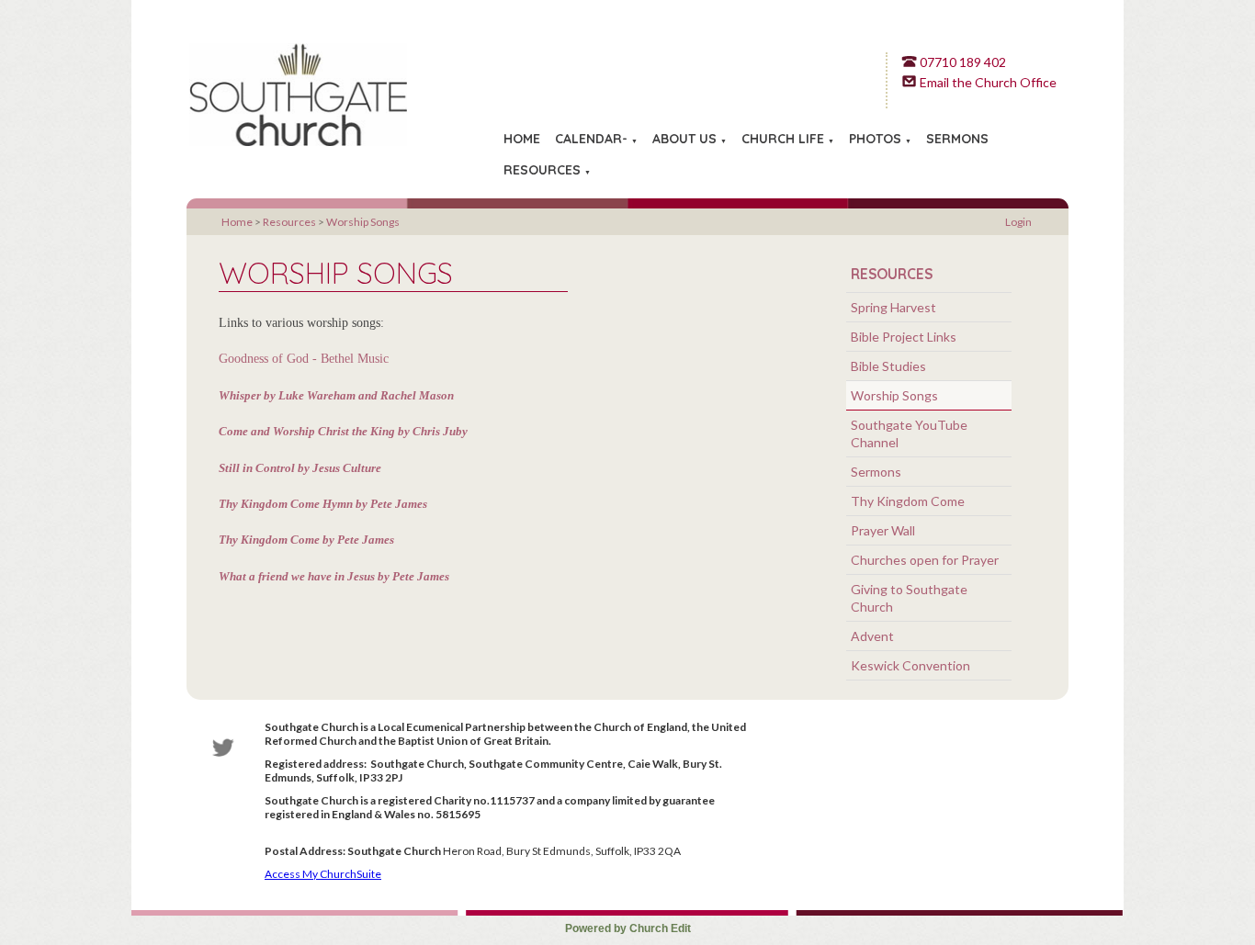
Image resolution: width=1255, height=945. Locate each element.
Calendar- (591, 138)
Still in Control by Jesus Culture (300, 467)
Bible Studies (888, 366)
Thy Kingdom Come (908, 501)
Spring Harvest (893, 307)
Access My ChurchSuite (323, 874)
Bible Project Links (903, 336)
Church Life (782, 138)
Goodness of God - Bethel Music (304, 359)
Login (1018, 222)
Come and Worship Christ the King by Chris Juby (343, 431)
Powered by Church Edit (628, 928)
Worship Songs (363, 222)
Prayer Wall (883, 530)
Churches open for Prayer (925, 560)
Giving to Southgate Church (909, 597)
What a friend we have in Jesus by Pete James (334, 576)
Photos (875, 138)
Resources (542, 170)
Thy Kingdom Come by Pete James (306, 539)
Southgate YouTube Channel (909, 433)
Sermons (957, 138)
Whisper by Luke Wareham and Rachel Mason (336, 395)
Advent (872, 636)
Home (521, 138)
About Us (684, 138)
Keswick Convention (910, 665)
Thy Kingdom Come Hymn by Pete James (323, 504)
